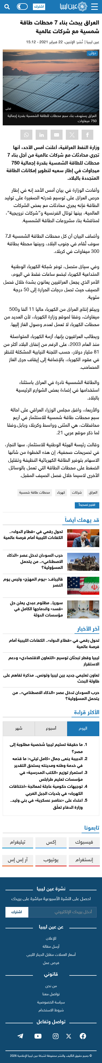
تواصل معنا (51, 994)
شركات (77, 493)
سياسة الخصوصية (51, 1002)
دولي (92, 53)
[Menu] (94, 6)
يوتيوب (51, 860)
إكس (51, 842)
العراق (93, 493)
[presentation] (83, 728)
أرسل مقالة (51, 946)
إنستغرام (84, 860)
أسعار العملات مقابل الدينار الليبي (51, 955)
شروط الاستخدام (51, 1010)
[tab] (83, 728)
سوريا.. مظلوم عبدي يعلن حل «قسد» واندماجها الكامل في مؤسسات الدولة (36, 609)
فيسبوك (84, 842)
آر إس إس (17, 860)
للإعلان (51, 938)
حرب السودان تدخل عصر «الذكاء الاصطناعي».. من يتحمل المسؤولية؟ (35, 562)
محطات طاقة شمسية (34, 493)
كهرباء (61, 493)
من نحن (51, 986)
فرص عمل (51, 963)
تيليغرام (17, 842)
